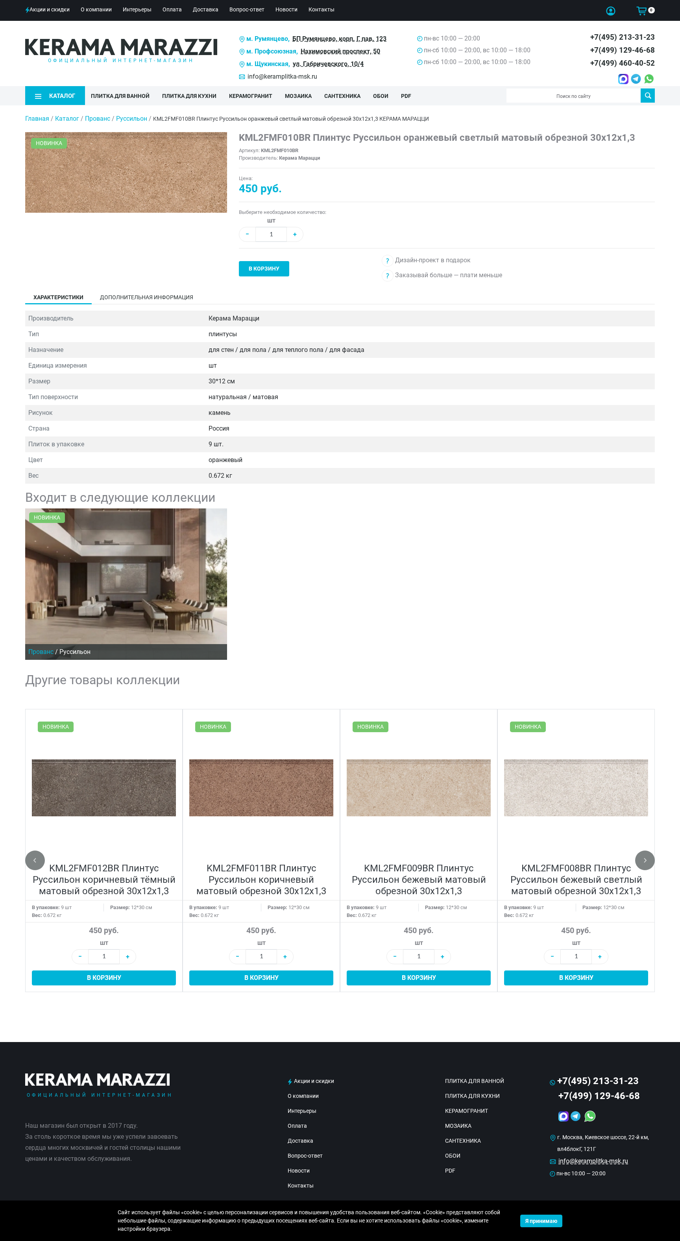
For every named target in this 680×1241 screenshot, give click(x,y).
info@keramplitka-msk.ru (282, 76)
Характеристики (58, 297)
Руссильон (132, 118)
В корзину (264, 268)
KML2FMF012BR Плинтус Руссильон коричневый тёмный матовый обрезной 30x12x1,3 (104, 880)
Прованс (98, 118)
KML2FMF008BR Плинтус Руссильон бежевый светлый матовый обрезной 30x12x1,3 (576, 880)
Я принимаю (541, 1221)
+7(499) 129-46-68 (622, 50)
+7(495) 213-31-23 (622, 37)
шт (271, 220)
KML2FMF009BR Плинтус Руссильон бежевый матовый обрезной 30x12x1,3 (419, 880)
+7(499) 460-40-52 (622, 63)
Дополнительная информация (146, 297)
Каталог (67, 118)
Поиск (648, 95)
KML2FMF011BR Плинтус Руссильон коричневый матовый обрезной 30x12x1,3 (261, 880)
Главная (37, 118)
